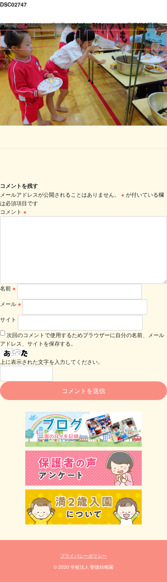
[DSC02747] (83, 63)
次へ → (154, 39)
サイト (8, 319)
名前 (8, 288)
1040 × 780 (87, 25)
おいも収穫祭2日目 (133, 25)
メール (10, 304)
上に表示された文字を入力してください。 (51, 361)
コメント (13, 211)
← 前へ (12, 39)
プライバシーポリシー (83, 555)
